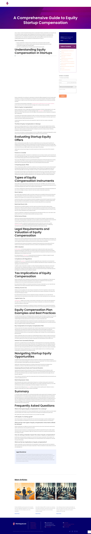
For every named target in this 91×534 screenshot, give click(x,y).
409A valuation (18, 249)
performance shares (18, 224)
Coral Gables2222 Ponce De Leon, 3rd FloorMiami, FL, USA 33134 (68, 524)
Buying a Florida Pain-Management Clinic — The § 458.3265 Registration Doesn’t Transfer (24, 502)
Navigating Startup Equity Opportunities (67, 66)
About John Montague (36, 3)
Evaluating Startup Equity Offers (66, 53)
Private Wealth (33, 525)
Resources (57, 3)
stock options (40, 110)
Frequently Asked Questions (65, 69)
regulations (23, 261)
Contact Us (64, 3)
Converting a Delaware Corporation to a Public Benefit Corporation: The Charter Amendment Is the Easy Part (45, 502)
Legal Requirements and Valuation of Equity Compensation (67, 59)
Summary (62, 68)
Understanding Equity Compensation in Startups (67, 51)
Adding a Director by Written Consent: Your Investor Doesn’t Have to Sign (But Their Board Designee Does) (66, 502)
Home (21, 3)
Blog (44, 3)
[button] (74, 46)
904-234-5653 (65, 40)
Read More (17, 513)
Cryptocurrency (33, 526)
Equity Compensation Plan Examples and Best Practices (67, 64)
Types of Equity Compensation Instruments (66, 56)
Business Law (33, 522)
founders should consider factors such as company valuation (43, 103)
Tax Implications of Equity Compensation (67, 61)
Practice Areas (27, 3)
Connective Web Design (38, 531)
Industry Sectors (50, 3)
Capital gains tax (18, 300)
